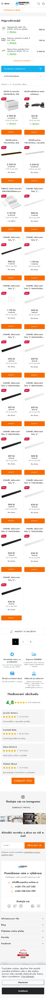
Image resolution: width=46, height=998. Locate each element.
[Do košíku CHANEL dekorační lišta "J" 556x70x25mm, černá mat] (11, 472)
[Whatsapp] (32, 906)
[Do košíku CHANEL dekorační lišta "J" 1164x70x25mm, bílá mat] (34, 229)
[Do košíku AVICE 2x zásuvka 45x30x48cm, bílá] (11, 132)
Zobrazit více (23, 780)
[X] (14, 906)
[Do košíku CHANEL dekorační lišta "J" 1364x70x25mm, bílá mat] (34, 278)
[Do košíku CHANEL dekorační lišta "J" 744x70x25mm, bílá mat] (34, 520)
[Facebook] (9, 906)
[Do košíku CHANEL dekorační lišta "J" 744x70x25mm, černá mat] (11, 569)
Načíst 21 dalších (25, 631)
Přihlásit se (35, 845)
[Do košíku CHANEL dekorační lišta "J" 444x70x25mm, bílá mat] (34, 326)
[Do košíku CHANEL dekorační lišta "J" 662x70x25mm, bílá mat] (34, 472)
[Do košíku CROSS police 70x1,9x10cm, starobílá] (34, 180)
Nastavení (23, 982)
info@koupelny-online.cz (25, 882)
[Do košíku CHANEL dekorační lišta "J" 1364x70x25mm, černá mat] (11, 326)
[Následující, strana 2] (23, 642)
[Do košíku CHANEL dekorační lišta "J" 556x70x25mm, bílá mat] (34, 423)
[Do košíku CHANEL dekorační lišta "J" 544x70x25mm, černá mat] (11, 423)
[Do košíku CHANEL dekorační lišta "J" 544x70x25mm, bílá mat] (34, 375)
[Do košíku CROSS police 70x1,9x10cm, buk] (11, 180)
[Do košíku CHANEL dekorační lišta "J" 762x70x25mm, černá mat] (11, 617)
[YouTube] (38, 906)
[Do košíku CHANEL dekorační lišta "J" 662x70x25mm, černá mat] (11, 520)
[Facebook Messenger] (26, 906)
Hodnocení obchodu (23, 694)
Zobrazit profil (21, 807)
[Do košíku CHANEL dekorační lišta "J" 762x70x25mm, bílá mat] (34, 569)
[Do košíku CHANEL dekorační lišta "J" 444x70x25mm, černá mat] (11, 375)
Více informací (27, 976)
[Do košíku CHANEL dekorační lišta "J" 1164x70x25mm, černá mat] (11, 277)
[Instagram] (20, 906)
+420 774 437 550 (25, 886)
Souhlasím (23, 991)
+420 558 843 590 (25, 891)
